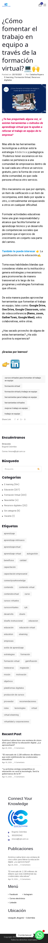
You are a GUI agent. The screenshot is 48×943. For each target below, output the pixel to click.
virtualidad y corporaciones (16, 721)
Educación (9, 489)
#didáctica (21, 152)
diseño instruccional (13, 621)
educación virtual (27, 627)
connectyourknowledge (15, 580)
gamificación (31, 661)
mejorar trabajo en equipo (16, 408)
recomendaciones (27, 701)
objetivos (8, 681)
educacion (33, 621)
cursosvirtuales (11, 607)
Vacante (8, 516)
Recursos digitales (13, 505)
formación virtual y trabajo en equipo (21, 392)
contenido (8, 587)
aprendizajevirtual (12, 547)
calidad (23, 560)
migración (24, 668)
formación (25, 654)
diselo (22, 614)
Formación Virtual (23, 77)
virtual (34, 708)
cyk (25, 607)
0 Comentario (19, 748)
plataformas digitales (14, 688)
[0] (40, 5)
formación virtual (12, 386)
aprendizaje (9, 533)
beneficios (9, 560)
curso (27, 594)
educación (8, 627)
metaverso (9, 668)
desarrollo (8, 614)
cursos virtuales (11, 600)
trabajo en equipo (12, 414)
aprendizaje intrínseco (14, 540)
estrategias (9, 654)
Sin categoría (10, 510)
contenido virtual (26, 587)
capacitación (10, 567)
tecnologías (20, 708)
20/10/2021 (17, 74)
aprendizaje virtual (12, 553)
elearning (23, 634)
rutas (6, 708)
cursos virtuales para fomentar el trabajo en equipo (23, 379)
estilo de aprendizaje (14, 647)
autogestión (32, 553)
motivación (21, 674)
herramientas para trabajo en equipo (21, 397)
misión (7, 674)
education (8, 634)
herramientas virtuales (15, 403)
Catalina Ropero (37, 74)
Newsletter (9, 500)
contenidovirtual (11, 594)
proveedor (9, 701)
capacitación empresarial (15, 574)
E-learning (8, 77)
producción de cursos (14, 694)
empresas (8, 641)
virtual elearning (11, 715)
